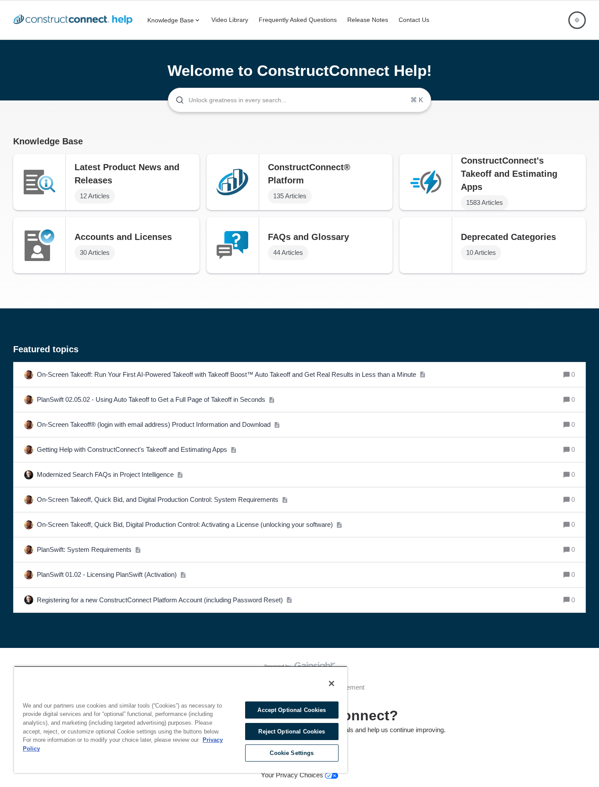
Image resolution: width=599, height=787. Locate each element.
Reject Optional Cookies (291, 731)
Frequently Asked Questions (298, 19)
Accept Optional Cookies (291, 710)
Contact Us (414, 19)
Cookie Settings (292, 753)
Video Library (229, 19)
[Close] (331, 683)
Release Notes (367, 19)
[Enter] (176, 100)
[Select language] (577, 20)
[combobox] (299, 100)
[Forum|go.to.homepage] (75, 20)
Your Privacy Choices (293, 775)
